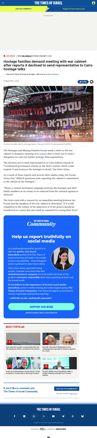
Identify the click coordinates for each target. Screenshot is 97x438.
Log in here (73, 393)
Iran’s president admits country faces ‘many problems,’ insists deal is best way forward (23, 372)
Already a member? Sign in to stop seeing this (41, 312)
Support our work (41, 306)
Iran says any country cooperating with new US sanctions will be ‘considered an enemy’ (23, 348)
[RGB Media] (43, 429)
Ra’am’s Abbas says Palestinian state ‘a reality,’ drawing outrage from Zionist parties (57, 373)
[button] (93, 3)
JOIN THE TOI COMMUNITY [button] (66, 389)
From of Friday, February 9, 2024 (34, 56)
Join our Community (23, 9)
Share (84, 82)
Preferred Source (52, 74)
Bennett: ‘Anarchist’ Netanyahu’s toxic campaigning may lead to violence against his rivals (58, 349)
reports (43, 153)
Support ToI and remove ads (74, 9)
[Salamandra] (61, 429)
